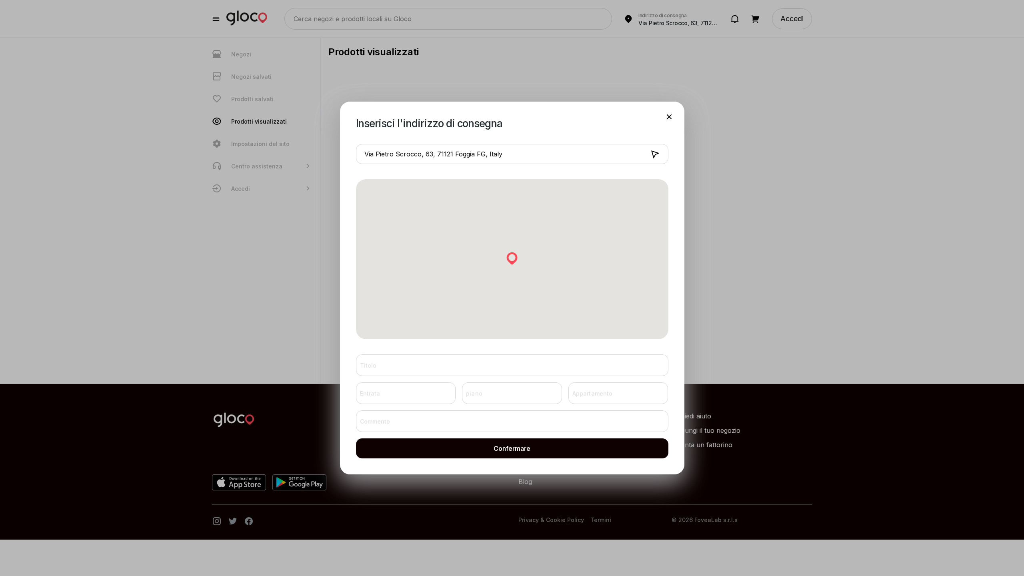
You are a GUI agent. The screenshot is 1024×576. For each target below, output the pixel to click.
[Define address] (655, 155)
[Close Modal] (669, 117)
